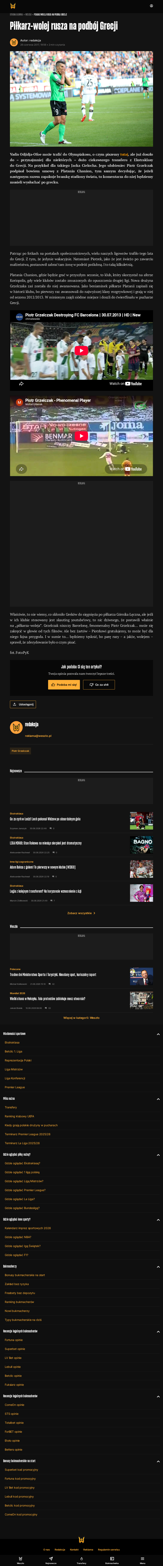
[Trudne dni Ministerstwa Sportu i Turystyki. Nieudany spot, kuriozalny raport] (81, 976)
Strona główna (16, 14)
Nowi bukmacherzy (17, 1310)
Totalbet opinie (14, 1422)
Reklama (88, 1549)
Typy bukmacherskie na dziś (23, 1319)
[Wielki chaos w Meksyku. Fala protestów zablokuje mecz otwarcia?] (81, 1000)
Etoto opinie (12, 1440)
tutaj (124, 154)
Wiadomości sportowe (14, 1033)
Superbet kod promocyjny (21, 1469)
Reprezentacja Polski (18, 1060)
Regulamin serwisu (109, 1549)
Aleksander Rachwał (20, 852)
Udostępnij (26, 704)
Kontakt (74, 1549)
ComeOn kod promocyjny (21, 1514)
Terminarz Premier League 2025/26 (27, 1134)
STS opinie (11, 1413)
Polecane (15, 969)
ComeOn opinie (14, 1404)
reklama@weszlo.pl (38, 735)
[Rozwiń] (157, 1034)
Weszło (28, 14)
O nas (46, 1549)
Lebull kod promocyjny (19, 1496)
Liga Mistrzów (14, 1069)
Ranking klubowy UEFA (19, 1116)
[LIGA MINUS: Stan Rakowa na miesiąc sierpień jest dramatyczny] (81, 845)
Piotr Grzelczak (20, 750)
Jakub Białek (16, 1008)
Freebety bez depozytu (20, 1293)
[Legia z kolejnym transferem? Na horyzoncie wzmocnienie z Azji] (81, 893)
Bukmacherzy (10, 1266)
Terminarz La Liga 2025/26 (22, 1143)
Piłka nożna (9, 1098)
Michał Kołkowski (18, 984)
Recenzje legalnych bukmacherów (20, 1331)
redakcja (35, 40)
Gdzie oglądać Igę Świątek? (22, 1246)
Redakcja (60, 1549)
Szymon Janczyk (18, 828)
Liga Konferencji (15, 1078)
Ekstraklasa (16, 813)
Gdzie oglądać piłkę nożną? (17, 1154)
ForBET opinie (13, 1431)
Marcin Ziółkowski (19, 900)
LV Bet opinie (13, 1357)
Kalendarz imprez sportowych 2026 (28, 1228)
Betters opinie (13, 1449)
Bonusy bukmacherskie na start (25, 1275)
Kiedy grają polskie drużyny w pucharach (31, 1125)
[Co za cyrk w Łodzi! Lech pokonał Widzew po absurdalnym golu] (81, 821)
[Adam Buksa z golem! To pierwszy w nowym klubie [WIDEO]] (81, 869)
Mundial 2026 (17, 993)
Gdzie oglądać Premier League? (25, 1190)
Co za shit (102, 684)
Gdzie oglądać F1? (16, 1255)
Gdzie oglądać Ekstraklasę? (22, 1163)
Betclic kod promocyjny (20, 1505)
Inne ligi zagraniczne (21, 861)
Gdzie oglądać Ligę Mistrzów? (24, 1181)
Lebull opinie (13, 1366)
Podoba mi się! (67, 684)
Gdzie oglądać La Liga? (20, 1199)
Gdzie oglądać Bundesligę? (22, 1208)
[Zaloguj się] (151, 5)
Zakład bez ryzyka (17, 1284)
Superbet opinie (15, 1349)
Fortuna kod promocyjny (20, 1478)
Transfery (11, 1107)
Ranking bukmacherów (19, 1302)
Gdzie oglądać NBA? (18, 1237)
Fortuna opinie (14, 1340)
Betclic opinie (13, 1375)
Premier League (15, 1087)
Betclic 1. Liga (13, 1051)
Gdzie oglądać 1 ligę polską (22, 1172)
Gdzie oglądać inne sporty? (17, 1219)
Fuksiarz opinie (14, 1384)
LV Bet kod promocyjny (20, 1487)
